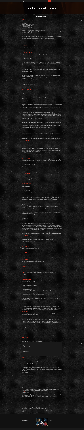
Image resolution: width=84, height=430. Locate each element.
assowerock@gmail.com (25, 420)
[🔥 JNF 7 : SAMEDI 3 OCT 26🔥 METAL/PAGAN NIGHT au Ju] (42, 420)
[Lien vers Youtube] (61, 1)
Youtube (51, 420)
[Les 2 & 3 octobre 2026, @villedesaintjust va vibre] (38, 424)
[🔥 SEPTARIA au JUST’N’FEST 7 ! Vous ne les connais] (38, 420)
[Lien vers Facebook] (58, 1)
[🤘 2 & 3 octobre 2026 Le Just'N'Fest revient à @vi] (46, 420)
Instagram (51, 419)
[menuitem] (29, 1)
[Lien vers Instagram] (60, 1)
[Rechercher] (52, 1)
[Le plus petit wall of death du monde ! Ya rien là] (46, 424)
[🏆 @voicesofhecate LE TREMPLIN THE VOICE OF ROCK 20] (42, 424)
